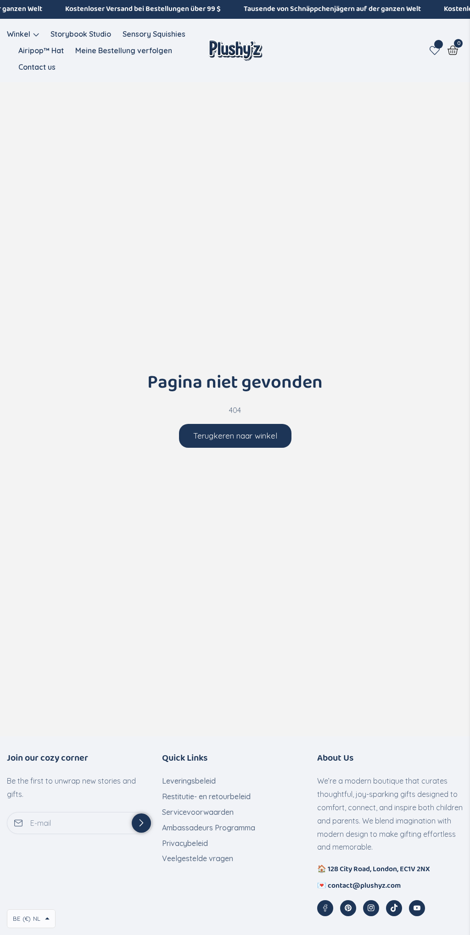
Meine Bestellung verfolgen (123, 50)
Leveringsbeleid (189, 780)
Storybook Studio (80, 34)
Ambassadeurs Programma (208, 827)
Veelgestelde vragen (197, 858)
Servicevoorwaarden (198, 812)
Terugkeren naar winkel (235, 435)
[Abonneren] (141, 823)
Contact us (37, 67)
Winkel (18, 34)
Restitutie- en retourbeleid (206, 796)
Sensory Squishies (154, 34)
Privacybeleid (185, 843)
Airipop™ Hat (41, 50)
